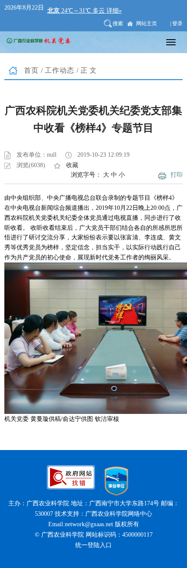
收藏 (72, 165)
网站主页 (146, 23)
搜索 (118, 23)
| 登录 (176, 23)
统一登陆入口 (93, 545)
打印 (176, 174)
